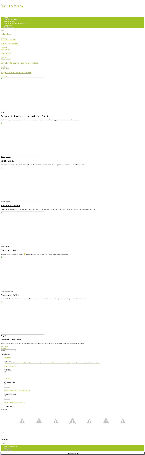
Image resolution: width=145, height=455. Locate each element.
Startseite (7, 18)
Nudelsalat (9, 40)
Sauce (2, 30)
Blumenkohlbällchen (10, 205)
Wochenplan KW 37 (10, 250)
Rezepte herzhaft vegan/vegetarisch (15, 23)
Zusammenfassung (7, 291)
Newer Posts (5, 348)
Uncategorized (5, 49)
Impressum (7, 448)
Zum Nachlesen (9, 27)
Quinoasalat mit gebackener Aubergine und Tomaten (25, 116)
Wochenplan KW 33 (10, 295)
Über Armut (6, 53)
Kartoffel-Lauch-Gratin (11, 339)
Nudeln (3, 40)
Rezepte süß (8, 25)
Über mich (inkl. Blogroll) (12, 19)
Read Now (4, 38)
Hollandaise (6, 34)
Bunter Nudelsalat (9, 43)
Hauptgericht (5, 68)
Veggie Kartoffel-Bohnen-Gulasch (16, 72)
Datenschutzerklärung (11, 446)
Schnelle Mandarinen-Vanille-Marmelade (19, 62)
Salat (14, 40)
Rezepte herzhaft (9, 21)
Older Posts (4, 347)
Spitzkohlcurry (7, 160)
